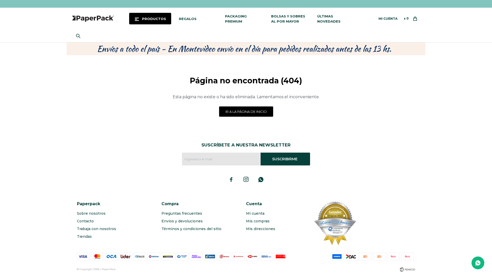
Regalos (188, 19)
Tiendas (84, 236)
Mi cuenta (255, 213)
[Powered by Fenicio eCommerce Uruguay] (407, 269)
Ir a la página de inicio (246, 112)
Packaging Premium (236, 18)
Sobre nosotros (91, 213)
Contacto (85, 221)
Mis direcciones (260, 228)
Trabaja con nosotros (96, 228)
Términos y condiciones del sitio (191, 228)
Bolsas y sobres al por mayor (288, 18)
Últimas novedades (329, 18)
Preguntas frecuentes (181, 213)
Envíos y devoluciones (182, 221)
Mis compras (258, 221)
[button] (79, 35)
